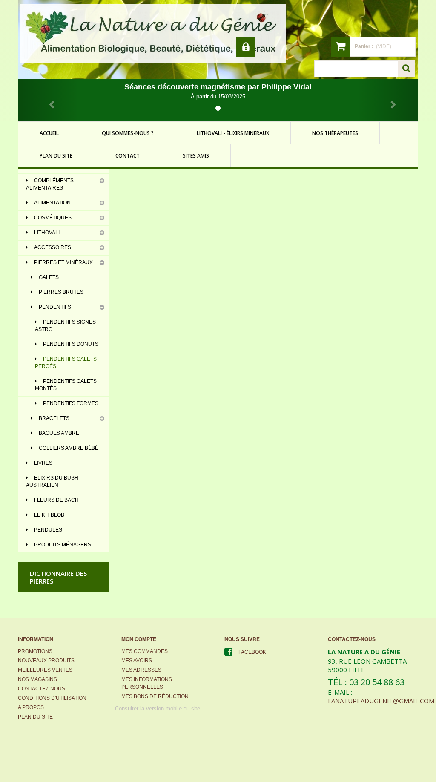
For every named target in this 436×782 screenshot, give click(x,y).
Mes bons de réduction (155, 696)
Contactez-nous (41, 689)
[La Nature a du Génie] (153, 33)
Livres (43, 463)
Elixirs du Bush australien (52, 481)
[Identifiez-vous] (245, 47)
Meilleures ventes (45, 670)
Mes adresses (141, 670)
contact (127, 155)
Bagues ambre (59, 433)
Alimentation (52, 203)
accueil (49, 133)
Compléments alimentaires (50, 184)
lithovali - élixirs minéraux (233, 133)
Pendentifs (55, 307)
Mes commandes (144, 651)
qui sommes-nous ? (128, 133)
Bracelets (54, 418)
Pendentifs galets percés (66, 362)
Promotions (35, 651)
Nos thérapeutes (335, 133)
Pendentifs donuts (70, 344)
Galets (49, 277)
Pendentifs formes (70, 403)
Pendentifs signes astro (65, 325)
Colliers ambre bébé (68, 448)
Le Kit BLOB (49, 515)
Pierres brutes (61, 292)
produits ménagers (62, 545)
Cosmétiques (53, 218)
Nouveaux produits (46, 661)
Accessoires (52, 247)
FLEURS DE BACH (56, 500)
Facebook (252, 652)
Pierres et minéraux (63, 262)
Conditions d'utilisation (52, 698)
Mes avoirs (136, 661)
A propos (31, 707)
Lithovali (47, 233)
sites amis (196, 155)
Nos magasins (37, 679)
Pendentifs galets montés (66, 384)
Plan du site (35, 717)
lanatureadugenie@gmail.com (381, 700)
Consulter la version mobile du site (157, 708)
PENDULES (48, 530)
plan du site (56, 155)
